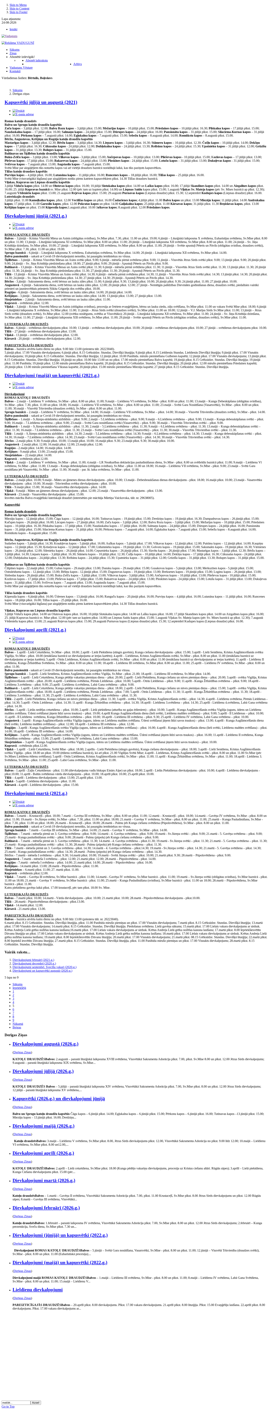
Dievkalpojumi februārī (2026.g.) (46, 1207)
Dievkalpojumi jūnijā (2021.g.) (36, 215)
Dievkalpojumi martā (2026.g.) (44, 1180)
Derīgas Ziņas (22, 1052)
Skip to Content (19, 8)
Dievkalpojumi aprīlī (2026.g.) (43, 1153)
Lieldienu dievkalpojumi (38, 1289)
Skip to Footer (18, 12)
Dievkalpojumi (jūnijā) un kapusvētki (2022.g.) (60, 1235)
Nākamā (18, 1023)
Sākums (18, 984)
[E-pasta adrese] (23, 114)
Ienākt (13, 29)
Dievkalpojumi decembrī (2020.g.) (34, 963)
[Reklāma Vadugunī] (18, 43)
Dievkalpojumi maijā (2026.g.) (43, 1125)
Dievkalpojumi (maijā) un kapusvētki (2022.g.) (60, 1262)
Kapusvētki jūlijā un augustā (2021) (41, 102)
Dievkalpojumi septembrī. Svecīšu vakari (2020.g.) (44, 967)
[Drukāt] (18, 110)
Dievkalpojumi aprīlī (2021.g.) (35, 629)
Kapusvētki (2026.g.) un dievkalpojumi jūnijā (59, 1098)
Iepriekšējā (19, 988)
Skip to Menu (18, 5)
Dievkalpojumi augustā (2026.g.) (45, 1043)
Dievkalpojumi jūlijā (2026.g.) (43, 1071)
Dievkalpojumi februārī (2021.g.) (33, 960)
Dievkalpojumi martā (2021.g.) (36, 793)
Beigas (17, 1027)
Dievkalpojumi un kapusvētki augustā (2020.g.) (42, 970)
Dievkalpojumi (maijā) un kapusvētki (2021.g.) (52, 375)
